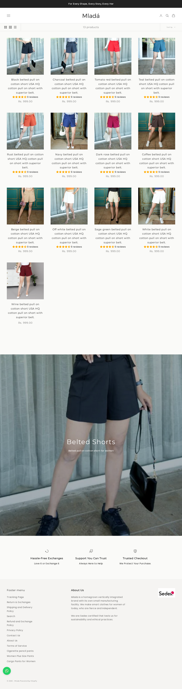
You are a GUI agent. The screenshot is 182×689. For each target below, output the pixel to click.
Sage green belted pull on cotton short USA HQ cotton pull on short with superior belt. (113, 236)
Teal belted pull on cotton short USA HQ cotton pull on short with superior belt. (157, 86)
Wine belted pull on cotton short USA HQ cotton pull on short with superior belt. (25, 311)
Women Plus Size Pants (20, 656)
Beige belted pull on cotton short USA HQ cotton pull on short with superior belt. (25, 236)
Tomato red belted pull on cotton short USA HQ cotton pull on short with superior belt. (113, 86)
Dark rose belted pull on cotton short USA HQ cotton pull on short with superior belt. (113, 161)
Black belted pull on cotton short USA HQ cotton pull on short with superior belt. (25, 86)
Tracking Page (15, 597)
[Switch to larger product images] (5, 27)
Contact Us (13, 635)
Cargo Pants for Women (21, 661)
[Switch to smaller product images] (10, 27)
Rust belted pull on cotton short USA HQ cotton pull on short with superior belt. (25, 161)
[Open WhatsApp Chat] (7, 671)
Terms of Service (17, 645)
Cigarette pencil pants (20, 651)
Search (11, 616)
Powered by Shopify (28, 681)
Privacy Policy (15, 630)
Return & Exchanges (19, 602)
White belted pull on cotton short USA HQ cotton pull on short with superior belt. (156, 236)
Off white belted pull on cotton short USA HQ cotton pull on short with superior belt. (69, 236)
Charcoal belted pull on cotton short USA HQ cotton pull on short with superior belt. (69, 86)
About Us (12, 640)
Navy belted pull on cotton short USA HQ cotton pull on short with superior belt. (69, 161)
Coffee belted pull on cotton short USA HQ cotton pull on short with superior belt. (156, 161)
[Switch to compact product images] (15, 27)
